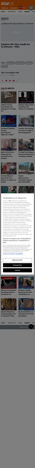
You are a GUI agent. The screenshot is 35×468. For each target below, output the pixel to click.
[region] (17, 234)
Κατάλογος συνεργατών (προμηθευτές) (13, 254)
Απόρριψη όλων (17, 265)
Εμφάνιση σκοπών (17, 260)
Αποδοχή (17, 270)
